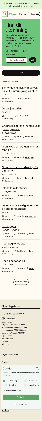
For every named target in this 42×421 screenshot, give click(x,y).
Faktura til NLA (7, 338)
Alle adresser (7, 322)
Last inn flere (21, 281)
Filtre (21, 72)
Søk (32, 60)
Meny (32, 14)
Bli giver (5, 341)
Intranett (5, 344)
